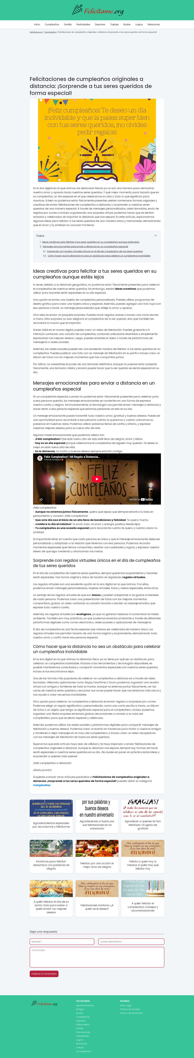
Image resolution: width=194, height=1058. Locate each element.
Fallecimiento (83, 1024)
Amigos (80, 1009)
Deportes (100, 24)
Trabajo (114, 24)
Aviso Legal (126, 1005)
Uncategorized (83, 1051)
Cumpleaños (52, 24)
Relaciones (154, 24)
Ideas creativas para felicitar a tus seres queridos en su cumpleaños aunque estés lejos (90, 242)
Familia (68, 24)
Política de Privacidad (131, 1013)
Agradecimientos (85, 1005)
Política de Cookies (130, 1009)
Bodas (127, 24)
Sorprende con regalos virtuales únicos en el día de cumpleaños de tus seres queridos (95, 251)
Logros (139, 24)
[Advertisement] (97, 54)
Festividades (83, 24)
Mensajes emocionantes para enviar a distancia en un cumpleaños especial (85, 246)
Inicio (37, 24)
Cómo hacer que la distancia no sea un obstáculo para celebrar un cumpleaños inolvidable (99, 255)
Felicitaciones (83, 1032)
